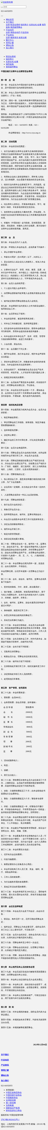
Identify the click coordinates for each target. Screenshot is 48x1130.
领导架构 (10, 64)
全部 (8, 25)
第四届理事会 (16, 27)
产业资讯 (10, 35)
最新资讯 (14, 37)
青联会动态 (15, 32)
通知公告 (10, 45)
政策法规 (23, 37)
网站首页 (10, 19)
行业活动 (25, 32)
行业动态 (10, 30)
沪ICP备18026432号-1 (10, 1119)
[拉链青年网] (24, 2)
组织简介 (25, 25)
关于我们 (10, 22)
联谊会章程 (15, 25)
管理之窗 (10, 43)
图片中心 (10, 40)
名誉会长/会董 (35, 25)
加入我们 (10, 48)
